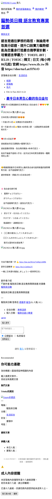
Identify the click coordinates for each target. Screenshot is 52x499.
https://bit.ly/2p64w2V (24, 267)
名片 (8, 87)
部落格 (9, 84)
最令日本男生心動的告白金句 (27, 98)
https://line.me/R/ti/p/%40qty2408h (32, 262)
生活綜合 (23, 75)
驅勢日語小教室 (25, 313)
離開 (15, 494)
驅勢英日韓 (6, 287)
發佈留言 (5, 339)
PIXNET (13, 459)
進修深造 (22, 310)
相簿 (8, 81)
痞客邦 (22, 302)
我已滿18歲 (6, 494)
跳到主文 (5, 34)
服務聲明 (29, 462)
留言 (28, 302)
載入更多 (5, 323)
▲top (3, 318)
